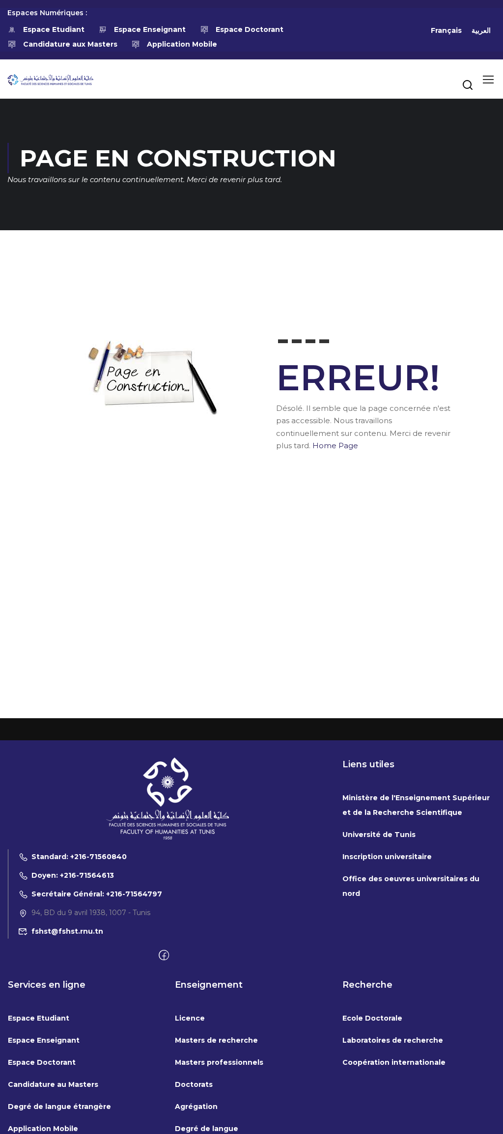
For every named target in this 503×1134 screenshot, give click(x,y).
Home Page (335, 445)
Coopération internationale (394, 1062)
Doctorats (194, 1084)
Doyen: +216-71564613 (72, 875)
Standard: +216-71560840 (79, 856)
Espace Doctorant (249, 29)
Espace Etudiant (53, 29)
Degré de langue (206, 1128)
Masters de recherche (216, 1040)
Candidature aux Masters (70, 44)
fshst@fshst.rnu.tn (67, 931)
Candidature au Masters (53, 1084)
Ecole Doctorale (372, 1018)
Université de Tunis (379, 834)
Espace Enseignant (150, 29)
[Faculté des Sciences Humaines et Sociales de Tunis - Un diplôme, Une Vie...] (50, 79)
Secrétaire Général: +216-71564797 (96, 894)
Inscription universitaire (387, 856)
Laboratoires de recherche (392, 1040)
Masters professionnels (219, 1062)
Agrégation (196, 1106)
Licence (190, 1018)
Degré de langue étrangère (59, 1106)
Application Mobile (182, 44)
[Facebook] (164, 955)
